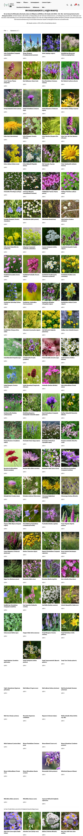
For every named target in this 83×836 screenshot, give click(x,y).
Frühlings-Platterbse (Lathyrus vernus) (68, 192)
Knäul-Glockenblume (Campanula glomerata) (50, 413)
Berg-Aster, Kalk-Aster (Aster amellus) (68, 832)
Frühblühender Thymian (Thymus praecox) (50, 192)
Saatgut (18, 2)
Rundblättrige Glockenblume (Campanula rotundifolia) (11, 606)
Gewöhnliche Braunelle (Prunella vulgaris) (69, 247)
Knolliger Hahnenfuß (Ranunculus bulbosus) (69, 413)
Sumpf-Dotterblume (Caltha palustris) (67, 633)
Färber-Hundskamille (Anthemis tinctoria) (69, 164)
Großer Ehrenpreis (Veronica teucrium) (11, 386)
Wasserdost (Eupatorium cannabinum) (29, 716)
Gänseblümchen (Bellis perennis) (31, 219)
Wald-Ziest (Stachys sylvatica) (11, 716)
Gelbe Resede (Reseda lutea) (49, 219)
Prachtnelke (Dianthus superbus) (50, 524)
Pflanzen (25, 2)
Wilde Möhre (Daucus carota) (30, 799)
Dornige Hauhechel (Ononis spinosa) (12, 108)
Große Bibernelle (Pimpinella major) (12, 357)
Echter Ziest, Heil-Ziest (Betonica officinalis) (69, 137)
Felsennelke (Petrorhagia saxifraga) (12, 191)
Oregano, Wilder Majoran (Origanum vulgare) (12, 524)
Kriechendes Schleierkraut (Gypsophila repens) (48, 441)
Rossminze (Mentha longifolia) (49, 579)
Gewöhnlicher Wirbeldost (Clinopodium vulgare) (48, 303)
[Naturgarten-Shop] (9, 5)
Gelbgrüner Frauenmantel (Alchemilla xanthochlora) (29, 247)
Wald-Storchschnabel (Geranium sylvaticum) (69, 689)
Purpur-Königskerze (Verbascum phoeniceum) (12, 552)
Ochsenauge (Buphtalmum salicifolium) (48, 496)
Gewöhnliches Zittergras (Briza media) (11, 330)
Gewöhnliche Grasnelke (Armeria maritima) (12, 275)
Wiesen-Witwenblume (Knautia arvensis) (30, 772)
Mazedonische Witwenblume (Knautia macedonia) (11, 469)
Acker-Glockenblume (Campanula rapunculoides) (12, 54)
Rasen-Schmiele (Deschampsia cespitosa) (68, 552)
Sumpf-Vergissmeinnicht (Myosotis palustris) (50, 661)
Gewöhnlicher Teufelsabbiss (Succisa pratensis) (30, 303)
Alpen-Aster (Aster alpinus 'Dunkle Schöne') (12, 832)
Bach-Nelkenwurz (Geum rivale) (30, 81)
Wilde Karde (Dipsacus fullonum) (69, 771)
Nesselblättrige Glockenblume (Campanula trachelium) (68, 469)
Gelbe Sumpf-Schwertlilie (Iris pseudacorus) (11, 247)
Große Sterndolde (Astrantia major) (50, 357)
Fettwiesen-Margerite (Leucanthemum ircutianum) (30, 192)
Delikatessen (36, 7)
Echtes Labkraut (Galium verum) (11, 164)
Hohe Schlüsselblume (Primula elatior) (68, 386)
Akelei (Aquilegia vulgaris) (48, 53)
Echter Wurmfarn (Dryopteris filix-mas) (50, 137)
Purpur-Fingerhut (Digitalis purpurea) (67, 524)
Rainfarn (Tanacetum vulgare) (30, 551)
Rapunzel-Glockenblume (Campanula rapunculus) (51, 552)
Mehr (43, 7)
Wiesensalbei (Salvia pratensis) (49, 771)
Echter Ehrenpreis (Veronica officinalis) (29, 137)
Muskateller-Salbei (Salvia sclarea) (50, 468)
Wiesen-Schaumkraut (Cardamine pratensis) (69, 744)
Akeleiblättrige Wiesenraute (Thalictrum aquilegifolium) (68, 54)
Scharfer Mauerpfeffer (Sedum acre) (70, 605)
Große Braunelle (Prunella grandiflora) (29, 358)
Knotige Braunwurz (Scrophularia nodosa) (12, 441)
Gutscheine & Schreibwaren (23, 7)
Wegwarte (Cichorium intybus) (49, 716)
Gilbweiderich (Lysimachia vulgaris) (31, 330)
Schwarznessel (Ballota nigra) (11, 633)
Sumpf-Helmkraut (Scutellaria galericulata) (11, 661)
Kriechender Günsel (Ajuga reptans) (31, 441)
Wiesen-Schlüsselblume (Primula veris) (12, 772)
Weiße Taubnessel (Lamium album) (12, 743)
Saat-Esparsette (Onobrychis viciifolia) (30, 606)
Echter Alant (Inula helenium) (11, 136)
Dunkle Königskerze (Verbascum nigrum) (50, 109)
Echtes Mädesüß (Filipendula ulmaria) (30, 164)
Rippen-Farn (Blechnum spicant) (11, 579)
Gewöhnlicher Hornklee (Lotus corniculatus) (68, 275)
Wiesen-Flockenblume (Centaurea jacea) (31, 744)
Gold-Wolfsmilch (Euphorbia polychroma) (49, 330)
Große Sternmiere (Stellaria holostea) (67, 358)
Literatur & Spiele (46, 2)
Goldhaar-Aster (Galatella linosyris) (69, 330)
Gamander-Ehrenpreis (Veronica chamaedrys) (11, 220)
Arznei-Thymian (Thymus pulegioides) (10, 81)
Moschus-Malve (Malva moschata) (31, 468)
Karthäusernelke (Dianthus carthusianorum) (10, 413)
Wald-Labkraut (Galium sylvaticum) (50, 688)
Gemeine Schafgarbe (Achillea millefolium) (49, 247)
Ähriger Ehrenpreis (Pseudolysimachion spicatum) (30, 54)
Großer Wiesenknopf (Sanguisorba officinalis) (31, 386)
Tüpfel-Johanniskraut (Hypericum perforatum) (12, 689)
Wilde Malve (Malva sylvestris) (11, 799)
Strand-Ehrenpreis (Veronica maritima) (49, 633)
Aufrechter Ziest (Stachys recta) (31, 831)
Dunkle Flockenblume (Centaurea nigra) (31, 109)
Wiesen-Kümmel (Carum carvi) (49, 743)
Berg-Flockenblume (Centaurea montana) (49, 81)
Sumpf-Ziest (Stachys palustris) (69, 660)
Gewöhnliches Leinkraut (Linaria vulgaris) (69, 303)
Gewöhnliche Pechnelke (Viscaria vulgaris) (31, 275)
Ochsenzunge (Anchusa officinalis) (69, 496)
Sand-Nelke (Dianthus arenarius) (50, 605)
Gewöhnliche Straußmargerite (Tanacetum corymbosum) (49, 275)
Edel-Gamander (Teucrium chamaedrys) (48, 164)
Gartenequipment (35, 2)
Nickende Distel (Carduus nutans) (12, 496)
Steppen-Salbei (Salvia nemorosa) (31, 633)
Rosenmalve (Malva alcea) (29, 579)
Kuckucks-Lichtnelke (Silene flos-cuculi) (69, 441)
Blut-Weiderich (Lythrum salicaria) (69, 81)
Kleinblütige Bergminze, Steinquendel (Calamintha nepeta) (31, 413)
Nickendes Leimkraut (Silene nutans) (32, 496)
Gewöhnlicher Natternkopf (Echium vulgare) (12, 303)
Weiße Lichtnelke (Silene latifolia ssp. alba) (69, 716)
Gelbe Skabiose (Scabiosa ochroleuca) (67, 220)
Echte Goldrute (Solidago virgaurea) (69, 108)
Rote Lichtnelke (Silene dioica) (68, 579)
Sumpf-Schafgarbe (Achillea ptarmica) (30, 661)
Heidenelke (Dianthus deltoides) (49, 385)
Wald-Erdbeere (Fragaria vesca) (30, 688)
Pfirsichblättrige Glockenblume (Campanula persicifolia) (30, 524)
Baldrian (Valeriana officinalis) (49, 831)
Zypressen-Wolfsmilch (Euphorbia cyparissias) (50, 799)
